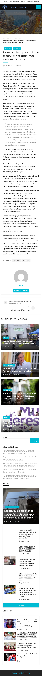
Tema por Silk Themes (21, 673)
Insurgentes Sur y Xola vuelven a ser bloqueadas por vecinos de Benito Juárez (19, 342)
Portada (17, 48)
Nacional (7, 390)
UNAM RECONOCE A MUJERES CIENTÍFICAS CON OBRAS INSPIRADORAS (16, 423)
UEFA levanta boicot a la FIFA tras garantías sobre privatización (27, 656)
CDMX (10, 1)
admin (8, 65)
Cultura (36, 1)
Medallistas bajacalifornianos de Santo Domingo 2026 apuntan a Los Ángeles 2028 (27, 645)
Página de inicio (7, 39)
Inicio (5, 1)
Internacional (9, 365)
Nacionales (30, 1)
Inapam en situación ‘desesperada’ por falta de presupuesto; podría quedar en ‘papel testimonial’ (27, 534)
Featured (16, 260)
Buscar (5, 437)
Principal (26, 260)
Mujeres (6, 417)
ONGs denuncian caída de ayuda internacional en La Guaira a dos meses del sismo (27, 577)
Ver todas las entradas (21, 291)
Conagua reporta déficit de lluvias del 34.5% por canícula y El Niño (27, 548)
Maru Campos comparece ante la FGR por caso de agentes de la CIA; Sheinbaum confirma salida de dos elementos (19, 396)
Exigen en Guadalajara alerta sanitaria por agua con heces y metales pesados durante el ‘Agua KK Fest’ (27, 592)
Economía (16, 1)
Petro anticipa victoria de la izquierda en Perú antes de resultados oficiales (19, 369)
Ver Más (21, 605)
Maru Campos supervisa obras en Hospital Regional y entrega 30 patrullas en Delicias (27, 562)
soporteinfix (7, 374)
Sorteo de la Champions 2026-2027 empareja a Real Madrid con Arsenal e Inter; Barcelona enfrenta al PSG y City (27, 623)
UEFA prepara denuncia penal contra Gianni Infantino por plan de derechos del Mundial (27, 634)
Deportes (22, 1)
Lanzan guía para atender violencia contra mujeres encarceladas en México (19, 514)
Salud (16, 507)
